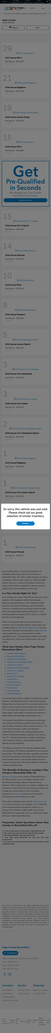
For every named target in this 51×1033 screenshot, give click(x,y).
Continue (25, 523)
